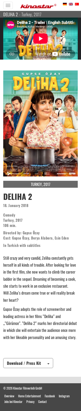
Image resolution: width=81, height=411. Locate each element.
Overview (9, 396)
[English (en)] (71, 3)
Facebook (50, 396)
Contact (42, 401)
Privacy (30, 401)
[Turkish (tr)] (77, 3)
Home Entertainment (29, 396)
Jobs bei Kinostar (13, 401)
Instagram (64, 396)
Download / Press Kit (24, 363)
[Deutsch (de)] (65, 3)
